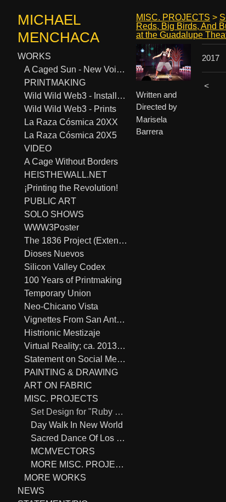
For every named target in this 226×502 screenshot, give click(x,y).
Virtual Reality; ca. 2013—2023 (75, 346)
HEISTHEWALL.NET (65, 174)
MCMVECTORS (63, 451)
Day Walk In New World (77, 425)
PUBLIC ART (50, 201)
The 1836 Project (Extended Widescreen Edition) (75, 240)
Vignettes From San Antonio (75, 319)
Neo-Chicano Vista (61, 306)
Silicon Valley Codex (64, 267)
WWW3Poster (51, 227)
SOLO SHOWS (54, 214)
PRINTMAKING (55, 82)
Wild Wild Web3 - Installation (75, 95)
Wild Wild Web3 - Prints (70, 109)
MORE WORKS (55, 477)
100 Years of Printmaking (73, 280)
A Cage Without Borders (71, 161)
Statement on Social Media (75, 359)
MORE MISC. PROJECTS (79, 464)
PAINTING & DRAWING (71, 372)
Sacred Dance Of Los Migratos (79, 438)
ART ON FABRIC (58, 385)
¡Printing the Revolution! (71, 188)
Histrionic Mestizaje (62, 332)
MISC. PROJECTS (61, 398)
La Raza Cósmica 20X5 (70, 135)
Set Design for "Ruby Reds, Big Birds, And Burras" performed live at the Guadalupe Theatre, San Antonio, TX (79, 411)
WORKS (34, 56)
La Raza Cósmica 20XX (71, 122)
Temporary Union (57, 293)
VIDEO (38, 148)
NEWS (31, 490)
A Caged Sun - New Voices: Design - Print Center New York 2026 (75, 69)
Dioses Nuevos (54, 253)
